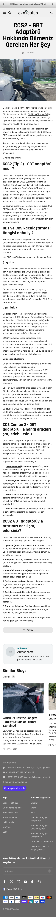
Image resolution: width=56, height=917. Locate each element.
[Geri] (3, 4)
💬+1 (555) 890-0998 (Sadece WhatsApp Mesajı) (26, 777)
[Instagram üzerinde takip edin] (18, 881)
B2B (5, 832)
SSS (33, 812)
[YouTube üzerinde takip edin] (25, 881)
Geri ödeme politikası (13, 807)
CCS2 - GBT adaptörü (38, 114)
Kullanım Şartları (10, 817)
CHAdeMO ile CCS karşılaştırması (40, 848)
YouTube (7, 827)
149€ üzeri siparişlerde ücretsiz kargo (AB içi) (28, 4)
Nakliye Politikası (11, 812)
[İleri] (52, 4)
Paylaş (30, 630)
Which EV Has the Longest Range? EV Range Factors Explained (20, 722)
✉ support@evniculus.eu (15, 782)
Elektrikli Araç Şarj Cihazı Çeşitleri (39, 827)
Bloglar (34, 803)
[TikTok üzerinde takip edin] (32, 881)
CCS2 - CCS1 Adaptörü (42, 841)
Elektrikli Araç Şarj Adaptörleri (39, 819)
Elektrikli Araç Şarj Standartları (39, 835)
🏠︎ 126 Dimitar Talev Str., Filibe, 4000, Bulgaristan (26, 767)
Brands (34, 807)
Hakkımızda (8, 822)
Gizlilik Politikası (10, 803)
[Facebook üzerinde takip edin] (4, 881)
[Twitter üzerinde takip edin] (11, 881)
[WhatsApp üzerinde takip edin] (39, 881)
